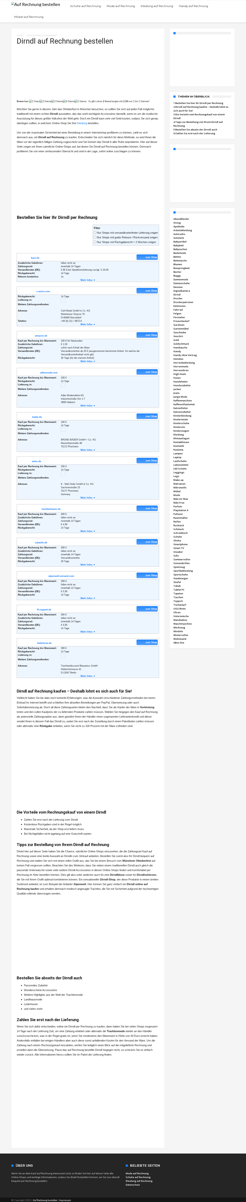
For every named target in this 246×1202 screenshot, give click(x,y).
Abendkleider (181, 219)
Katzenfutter (180, 408)
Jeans (176, 393)
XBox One (178, 642)
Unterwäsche (181, 616)
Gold (176, 340)
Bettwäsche (180, 260)
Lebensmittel (180, 464)
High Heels (179, 374)
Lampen (178, 453)
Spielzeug (179, 567)
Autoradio (179, 234)
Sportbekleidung (183, 570)
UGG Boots (179, 608)
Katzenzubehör (182, 411)
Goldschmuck (181, 343)
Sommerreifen (181, 559)
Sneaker (178, 551)
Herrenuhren (181, 370)
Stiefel (177, 582)
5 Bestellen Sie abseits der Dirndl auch (195, 129)
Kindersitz (179, 427)
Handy (177, 351)
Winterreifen (180, 635)
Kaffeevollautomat (184, 404)
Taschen (178, 597)
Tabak (177, 585)
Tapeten (178, 593)
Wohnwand (179, 638)
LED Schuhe (180, 468)
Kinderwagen (181, 430)
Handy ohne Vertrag (185, 355)
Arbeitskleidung (182, 230)
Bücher (177, 271)
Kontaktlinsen (181, 442)
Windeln (178, 631)
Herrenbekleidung (184, 362)
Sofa (176, 555)
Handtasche (180, 347)
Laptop (177, 457)
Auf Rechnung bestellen (45, 1200)
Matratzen (179, 483)
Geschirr (178, 336)
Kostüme (178, 449)
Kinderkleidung (182, 415)
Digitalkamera (181, 290)
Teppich (178, 601)
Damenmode (180, 279)
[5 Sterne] (80, 101)
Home (20, 35)
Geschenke (179, 332)
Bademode (179, 253)
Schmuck (178, 529)
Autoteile (178, 237)
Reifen (177, 521)
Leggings (178, 472)
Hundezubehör (182, 385)
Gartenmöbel (181, 328)
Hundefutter (180, 381)
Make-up (178, 480)
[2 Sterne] (45, 101)
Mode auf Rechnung (137, 1173)
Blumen (177, 264)
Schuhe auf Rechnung (138, 1177)
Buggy (177, 275)
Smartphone (180, 544)
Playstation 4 (180, 510)
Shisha (177, 540)
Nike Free (178, 502)
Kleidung (82, 123)
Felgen (177, 313)
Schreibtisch (180, 533)
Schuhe (177, 536)
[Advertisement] (88, 71)
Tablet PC (178, 589)
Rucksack (178, 525)
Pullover (178, 514)
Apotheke (178, 226)
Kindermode (180, 419)
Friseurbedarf (181, 321)
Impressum (65, 1200)
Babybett (178, 245)
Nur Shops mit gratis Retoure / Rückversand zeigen (127, 237)
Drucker (178, 298)
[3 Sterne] (57, 101)
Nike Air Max (180, 498)
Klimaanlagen (181, 438)
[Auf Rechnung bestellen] (35, 4)
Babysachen (180, 249)
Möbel (177, 491)
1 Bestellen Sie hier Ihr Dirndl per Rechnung (198, 103)
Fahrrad (178, 309)
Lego (176, 476)
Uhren (177, 612)
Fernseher (179, 317)
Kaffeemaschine (182, 400)
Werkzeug (179, 627)
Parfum (177, 506)
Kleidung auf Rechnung (139, 1181)
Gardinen (178, 324)
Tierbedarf (179, 604)
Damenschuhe (181, 283)
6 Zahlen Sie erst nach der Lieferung (194, 133)
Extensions (179, 306)
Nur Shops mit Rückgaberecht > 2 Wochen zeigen (126, 242)
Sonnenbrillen (181, 563)
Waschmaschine (182, 623)
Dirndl (177, 294)
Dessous (178, 287)
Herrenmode (180, 366)
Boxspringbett (181, 268)
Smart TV (178, 548)
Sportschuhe (180, 574)
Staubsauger (180, 578)
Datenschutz (133, 1184)
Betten (177, 256)
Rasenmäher (180, 517)
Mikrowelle (179, 487)
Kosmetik (178, 446)
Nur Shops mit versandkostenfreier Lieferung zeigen (127, 232)
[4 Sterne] (69, 101)
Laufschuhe (180, 461)
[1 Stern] (34, 101)
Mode (176, 495)
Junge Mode (180, 396)
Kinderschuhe (181, 423)
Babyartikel (180, 241)
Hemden (178, 358)
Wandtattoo (180, 620)
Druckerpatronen (183, 302)
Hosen (177, 377)
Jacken (177, 389)
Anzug (177, 222)
